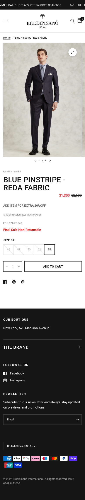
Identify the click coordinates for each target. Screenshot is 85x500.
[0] (79, 21)
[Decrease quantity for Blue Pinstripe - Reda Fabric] (6, 266)
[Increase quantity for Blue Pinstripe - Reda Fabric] (18, 266)
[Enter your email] (77, 419)
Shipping (8, 214)
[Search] (72, 21)
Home (6, 37)
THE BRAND (16, 347)
